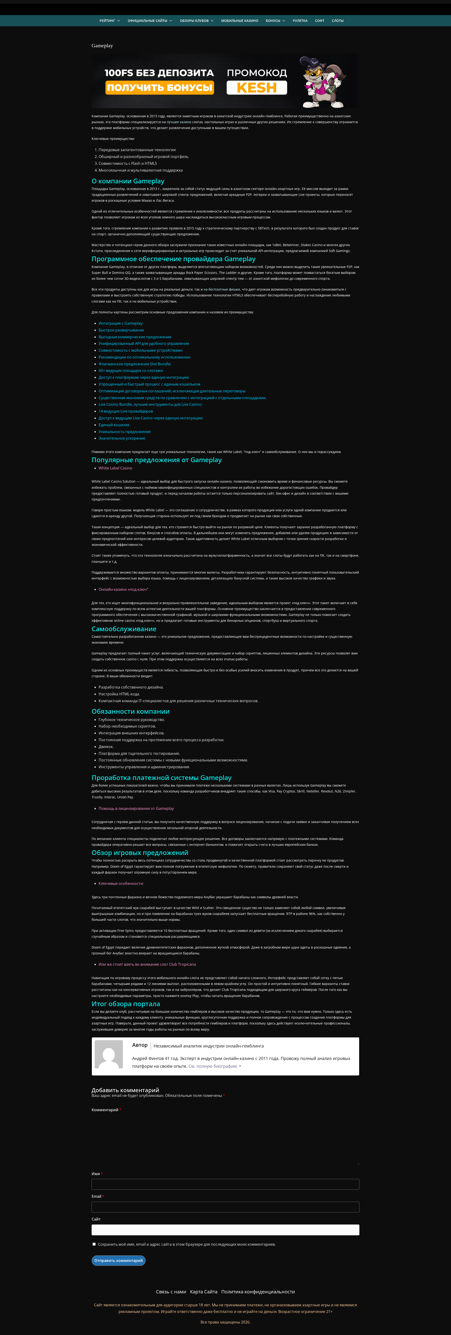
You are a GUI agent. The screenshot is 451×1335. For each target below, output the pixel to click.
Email (98, 1196)
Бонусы (273, 20)
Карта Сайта (204, 1291)
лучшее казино (179, 122)
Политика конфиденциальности (258, 1291)
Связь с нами (171, 1291)
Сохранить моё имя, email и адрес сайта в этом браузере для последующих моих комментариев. (187, 1244)
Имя (97, 1173)
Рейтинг (107, 20)
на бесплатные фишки (222, 289)
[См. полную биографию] (240, 1066)
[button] (117, 20)
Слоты (338, 20)
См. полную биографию (213, 1066)
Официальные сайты (147, 20)
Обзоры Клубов (194, 20)
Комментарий (106, 1109)
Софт (319, 20)
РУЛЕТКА (300, 20)
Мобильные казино (239, 20)
